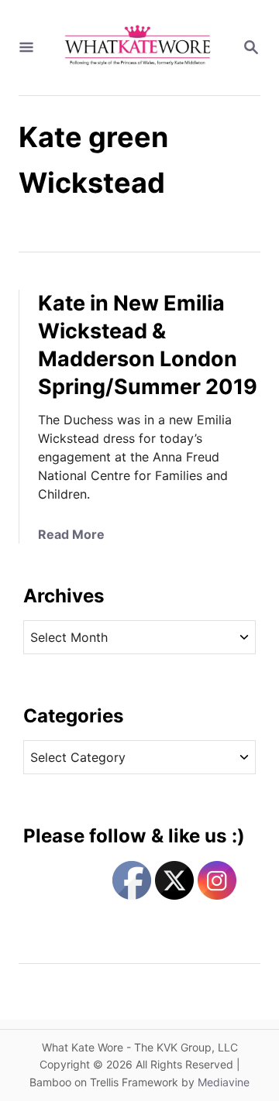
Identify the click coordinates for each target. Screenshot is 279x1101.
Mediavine (224, 1082)
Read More (71, 534)
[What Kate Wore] (138, 47)
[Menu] (26, 48)
